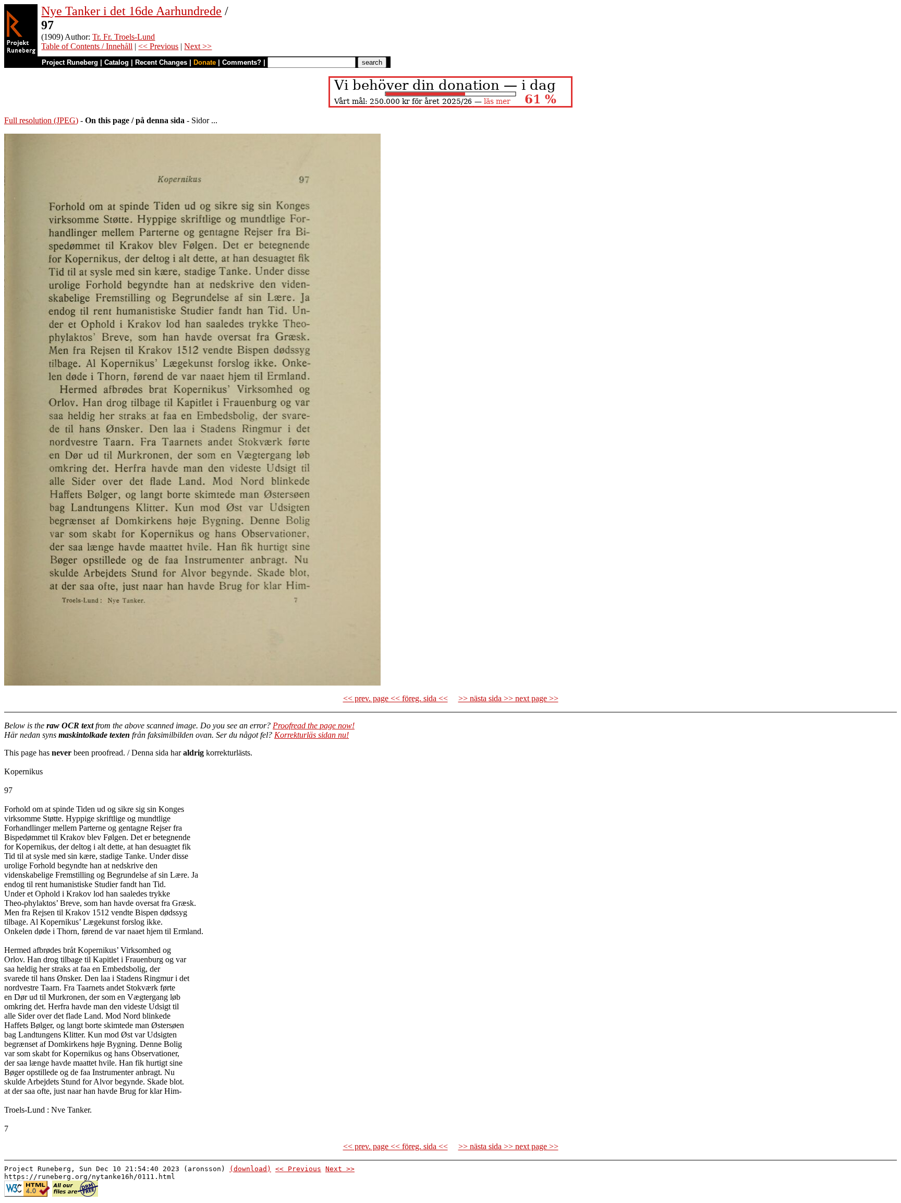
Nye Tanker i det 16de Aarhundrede (131, 11)
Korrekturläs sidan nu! (311, 734)
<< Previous (158, 46)
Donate (204, 62)
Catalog (116, 62)
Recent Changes (161, 62)
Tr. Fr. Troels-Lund (123, 36)
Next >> (198, 46)
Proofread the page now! (314, 725)
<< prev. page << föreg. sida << (395, 698)
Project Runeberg (70, 62)
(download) (250, 1169)
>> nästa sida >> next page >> (508, 698)
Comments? (241, 62)
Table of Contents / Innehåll (86, 46)
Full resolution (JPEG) (41, 120)
